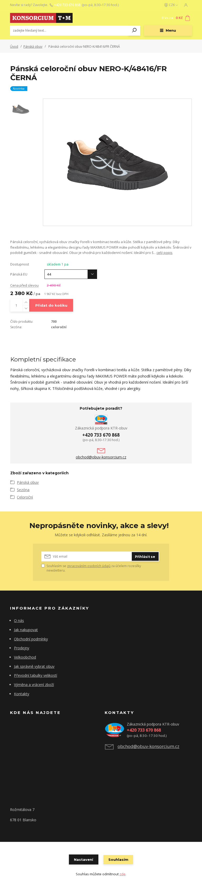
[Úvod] (41, 18)
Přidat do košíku (51, 305)
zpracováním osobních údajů (88, 566)
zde (122, 874)
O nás (19, 620)
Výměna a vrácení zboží (34, 684)
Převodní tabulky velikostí (35, 675)
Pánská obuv (32, 46)
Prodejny (21, 647)
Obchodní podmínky (31, 638)
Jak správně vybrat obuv (34, 666)
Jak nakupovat (26, 629)
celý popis (164, 252)
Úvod (14, 46)
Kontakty (21, 693)
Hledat (134, 31)
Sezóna (23, 489)
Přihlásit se (145, 557)
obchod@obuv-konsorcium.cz (101, 457)
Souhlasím (118, 859)
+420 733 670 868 (67, 5)
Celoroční (25, 497)
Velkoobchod (25, 657)
